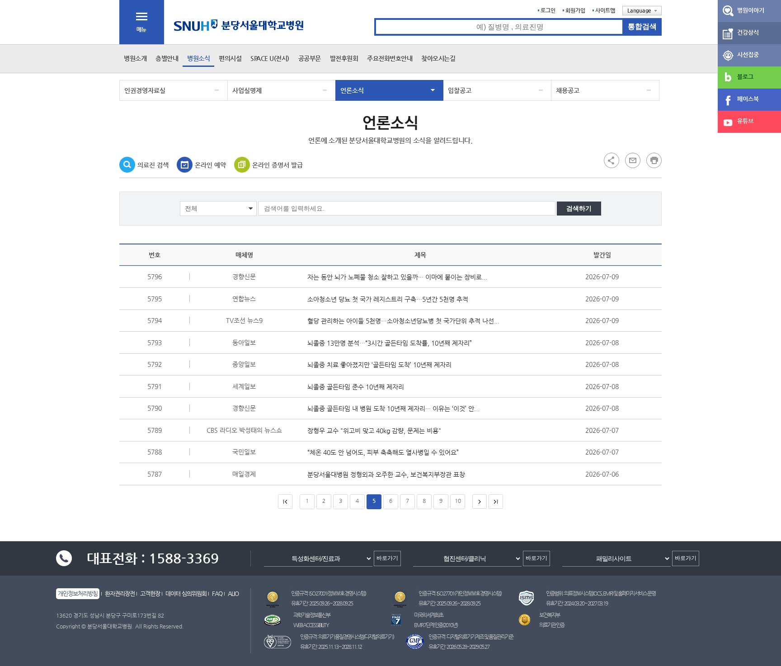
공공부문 (309, 58)
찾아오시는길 (438, 58)
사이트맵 (605, 10)
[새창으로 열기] (632, 160)
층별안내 (166, 58)
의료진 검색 (153, 165)
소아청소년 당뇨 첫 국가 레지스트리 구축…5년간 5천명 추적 (387, 299)
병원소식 (198, 58)
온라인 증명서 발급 (277, 165)
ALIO (233, 593)
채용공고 (567, 90)
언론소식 (352, 90)
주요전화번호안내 (389, 58)
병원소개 (135, 58)
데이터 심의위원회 (186, 593)
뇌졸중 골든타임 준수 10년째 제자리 (355, 386)
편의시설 (230, 58)
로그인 (548, 10)
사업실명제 (247, 90)
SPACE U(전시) (269, 58)
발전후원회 (344, 58)
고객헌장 (150, 593)
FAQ (217, 593)
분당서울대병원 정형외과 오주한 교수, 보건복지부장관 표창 (386, 474)
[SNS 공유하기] (611, 160)
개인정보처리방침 (78, 593)
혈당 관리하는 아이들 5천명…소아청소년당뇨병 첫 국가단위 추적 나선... (403, 320)
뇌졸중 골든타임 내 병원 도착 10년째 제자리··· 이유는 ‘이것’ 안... (393, 408)
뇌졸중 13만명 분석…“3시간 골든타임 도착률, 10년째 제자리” (389, 343)
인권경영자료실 (144, 90)
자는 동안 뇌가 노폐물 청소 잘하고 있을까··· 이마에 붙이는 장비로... (397, 277)
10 (458, 500)
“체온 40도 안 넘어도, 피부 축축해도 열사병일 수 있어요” (383, 452)
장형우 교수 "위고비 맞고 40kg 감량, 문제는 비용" (374, 430)
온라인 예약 (210, 165)
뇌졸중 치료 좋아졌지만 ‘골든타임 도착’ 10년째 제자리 (379, 364)
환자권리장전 (120, 593)
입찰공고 (459, 90)
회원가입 (575, 10)
